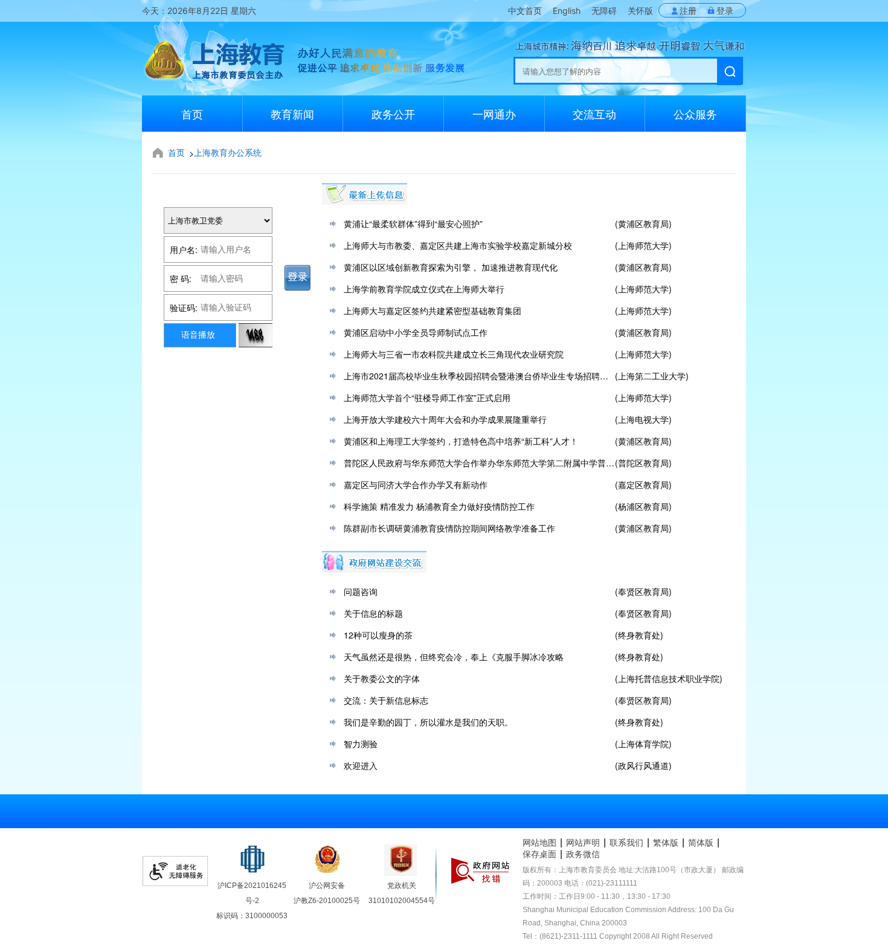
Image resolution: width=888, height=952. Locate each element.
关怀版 (640, 10)
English (567, 10)
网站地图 (539, 842)
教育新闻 (292, 113)
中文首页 (525, 10)
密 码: (180, 278)
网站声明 (583, 842)
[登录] (298, 278)
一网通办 (494, 113)
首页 (192, 113)
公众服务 (695, 113)
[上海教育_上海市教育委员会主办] (213, 66)
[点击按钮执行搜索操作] (729, 72)
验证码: (184, 307)
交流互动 (594, 113)
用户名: (184, 249)
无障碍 (604, 10)
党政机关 (401, 885)
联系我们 (626, 842)
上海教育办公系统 (228, 152)
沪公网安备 (327, 885)
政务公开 (393, 113)
